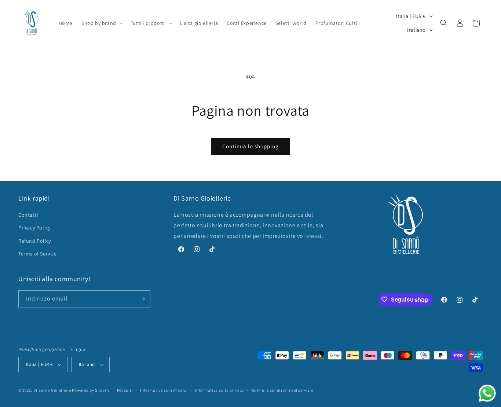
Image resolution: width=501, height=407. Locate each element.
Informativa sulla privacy (219, 390)
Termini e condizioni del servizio (282, 390)
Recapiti (125, 390)
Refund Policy (34, 241)
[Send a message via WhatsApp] (487, 393)
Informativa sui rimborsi (164, 390)
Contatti (28, 215)
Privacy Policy (34, 227)
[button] (101, 23)
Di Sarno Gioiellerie (52, 390)
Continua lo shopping (250, 146)
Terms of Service (37, 253)
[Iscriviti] (142, 298)
